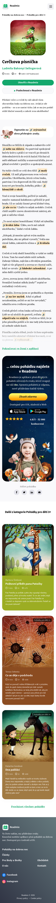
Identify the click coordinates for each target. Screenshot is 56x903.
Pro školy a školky (12, 860)
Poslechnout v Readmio (28, 91)
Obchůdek (42, 860)
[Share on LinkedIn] (32, 492)
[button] (51, 6)
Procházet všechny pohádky (28, 806)
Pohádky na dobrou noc (15, 849)
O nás (5, 866)
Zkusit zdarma (28, 396)
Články (6, 855)
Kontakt (41, 866)
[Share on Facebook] (16, 492)
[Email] (39, 492)
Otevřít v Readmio (28, 83)
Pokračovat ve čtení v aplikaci (20, 348)
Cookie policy (36, 898)
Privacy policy (22, 898)
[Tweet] (24, 492)
